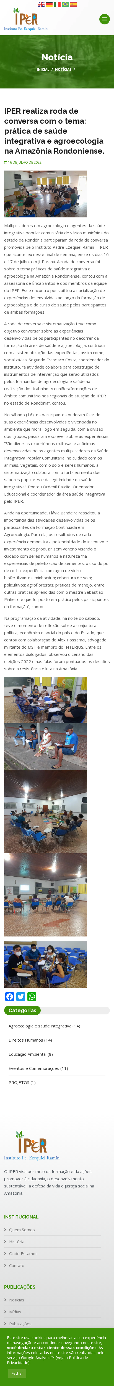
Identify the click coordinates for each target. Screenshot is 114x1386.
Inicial (43, 69)
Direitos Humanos (30, 1040)
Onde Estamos (23, 1253)
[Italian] (57, 3)
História (16, 1241)
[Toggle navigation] (104, 19)
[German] (49, 3)
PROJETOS (22, 1082)
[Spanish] (73, 3)
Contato (16, 1265)
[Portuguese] (65, 3)
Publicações (20, 1323)
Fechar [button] (17, 1373)
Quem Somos (22, 1229)
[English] (41, 3)
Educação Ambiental (31, 1054)
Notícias (63, 69)
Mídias (15, 1311)
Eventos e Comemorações (38, 1068)
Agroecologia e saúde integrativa (44, 1026)
